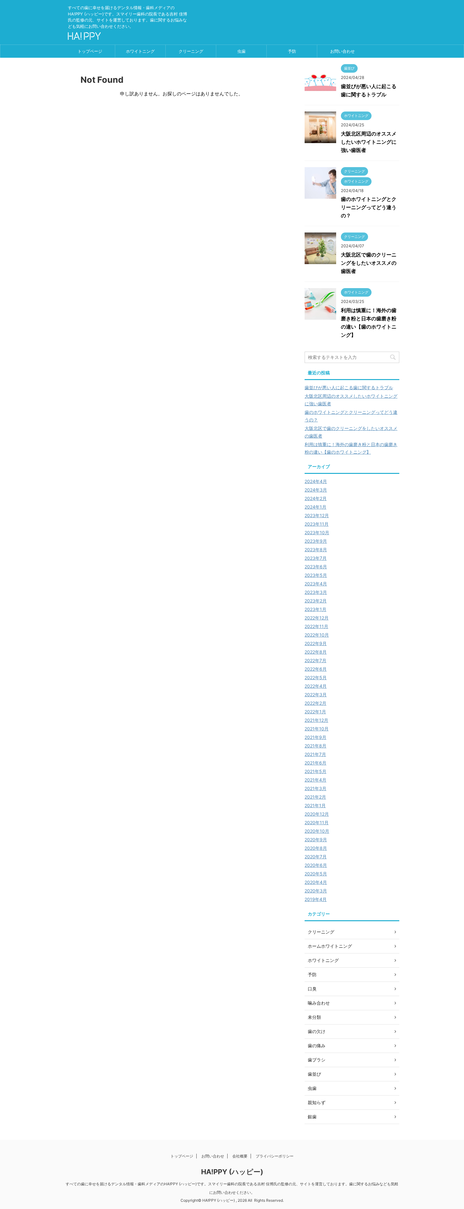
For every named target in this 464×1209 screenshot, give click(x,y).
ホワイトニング (140, 51)
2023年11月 (317, 524)
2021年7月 (315, 754)
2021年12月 (316, 720)
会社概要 (239, 1156)
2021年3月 (315, 788)
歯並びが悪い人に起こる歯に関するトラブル (349, 387)
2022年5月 (316, 677)
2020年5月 (316, 873)
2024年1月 (315, 507)
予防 (292, 51)
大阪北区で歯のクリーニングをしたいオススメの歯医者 (368, 262)
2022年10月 (317, 635)
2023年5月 (316, 575)
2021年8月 (315, 745)
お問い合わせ (342, 51)
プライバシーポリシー (275, 1156)
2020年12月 (317, 814)
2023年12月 (317, 515)
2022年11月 (316, 626)
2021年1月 (315, 805)
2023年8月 (316, 549)
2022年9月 (316, 643)
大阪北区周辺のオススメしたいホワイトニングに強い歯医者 (368, 141)
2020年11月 (317, 822)
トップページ (90, 51)
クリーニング (191, 51)
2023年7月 (316, 558)
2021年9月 (315, 737)
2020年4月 (316, 882)
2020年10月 (317, 831)
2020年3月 (316, 890)
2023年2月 (316, 600)
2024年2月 (316, 498)
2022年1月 (315, 711)
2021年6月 (315, 762)
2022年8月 (316, 652)
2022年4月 (316, 686)
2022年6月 (316, 669)
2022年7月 (315, 660)
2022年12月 (317, 617)
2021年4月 (315, 780)
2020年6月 (316, 865)
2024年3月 (316, 490)
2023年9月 (316, 541)
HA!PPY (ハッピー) (232, 1172)
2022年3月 (316, 694)
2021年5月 (315, 771)
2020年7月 (316, 856)
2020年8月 (316, 848)
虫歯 (241, 51)
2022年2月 (315, 703)
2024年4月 (316, 481)
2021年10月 (317, 728)
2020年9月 (316, 839)
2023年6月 (316, 566)
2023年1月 (315, 609)
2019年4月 (316, 899)
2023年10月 (317, 532)
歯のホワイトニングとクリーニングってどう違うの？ (368, 207)
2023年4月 (316, 583)
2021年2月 (315, 797)
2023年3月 (316, 592)
